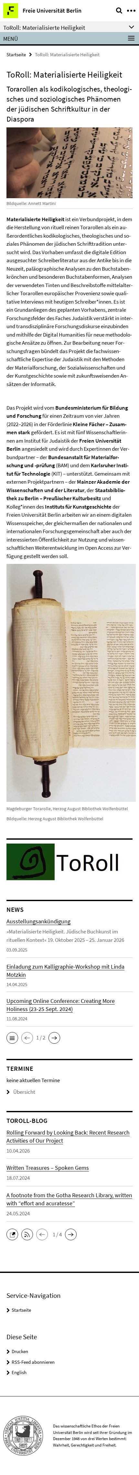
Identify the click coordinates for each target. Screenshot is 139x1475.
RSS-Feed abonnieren (33, 1362)
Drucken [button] (20, 1351)
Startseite (16, 54)
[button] (12, 1037)
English (19, 1372)
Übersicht (24, 1091)
